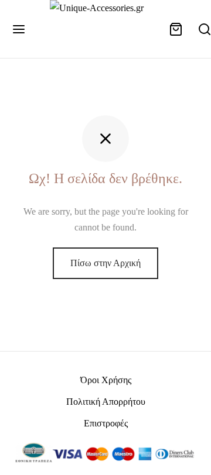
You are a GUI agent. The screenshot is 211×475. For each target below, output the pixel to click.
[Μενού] (19, 29)
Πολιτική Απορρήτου (105, 402)
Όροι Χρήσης (105, 380)
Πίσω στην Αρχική (105, 263)
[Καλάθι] (176, 29)
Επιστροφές (106, 423)
